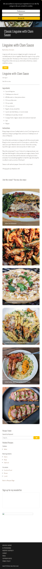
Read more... (21, 22)
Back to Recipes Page (8, 480)
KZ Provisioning (6, 548)
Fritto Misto (21, 246)
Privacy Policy (6, 561)
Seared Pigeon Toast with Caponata (21, 405)
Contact (4, 553)
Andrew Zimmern (9, 50)
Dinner (6, 473)
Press (4, 556)
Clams (5, 457)
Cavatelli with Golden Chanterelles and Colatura (21, 326)
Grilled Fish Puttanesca (21, 207)
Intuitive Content (7, 545)
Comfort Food (8, 470)
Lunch (5, 476)
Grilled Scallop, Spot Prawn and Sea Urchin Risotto (21, 365)
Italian (5, 449)
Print (5, 67)
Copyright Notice (7, 558)
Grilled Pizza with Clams (21, 286)
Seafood (6, 462)
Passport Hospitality (8, 551)
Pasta (5, 460)
